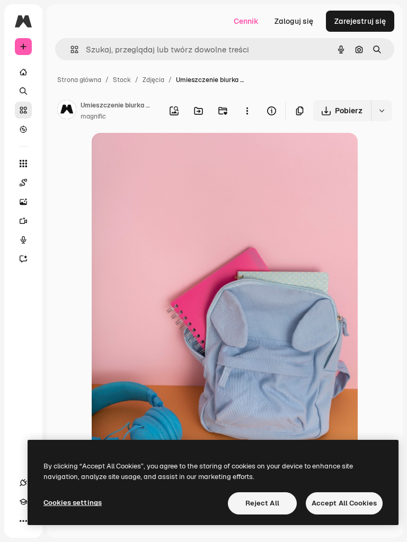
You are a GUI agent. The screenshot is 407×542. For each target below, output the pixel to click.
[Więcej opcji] (247, 110)
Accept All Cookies (344, 503)
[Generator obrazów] (23, 201)
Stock (122, 80)
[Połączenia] (23, 482)
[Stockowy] (23, 110)
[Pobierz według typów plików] (381, 110)
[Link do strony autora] (66, 111)
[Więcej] (23, 520)
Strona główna (79, 80)
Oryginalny (165, 153)
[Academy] (23, 501)
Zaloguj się (294, 21)
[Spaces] (23, 182)
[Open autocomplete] (70, 49)
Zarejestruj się (360, 21)
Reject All (262, 503)
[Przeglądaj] (23, 129)
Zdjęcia (153, 80)
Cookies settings (72, 502)
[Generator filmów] (23, 220)
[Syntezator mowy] (23, 239)
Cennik (246, 21)
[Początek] (23, 72)
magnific (93, 116)
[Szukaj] (23, 91)
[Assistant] (23, 258)
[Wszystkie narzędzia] (23, 163)
